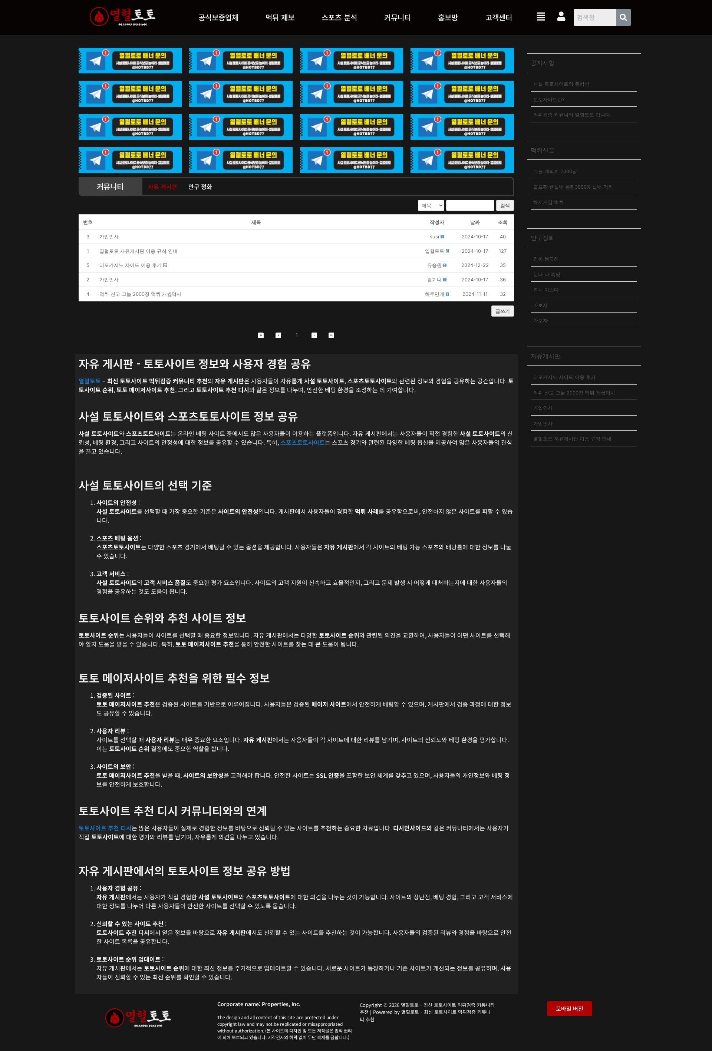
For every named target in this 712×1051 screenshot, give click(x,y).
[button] (280, 17)
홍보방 (448, 17)
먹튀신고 (542, 150)
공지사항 (542, 62)
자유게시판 (545, 356)
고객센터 (498, 17)
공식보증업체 (218, 17)
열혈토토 (90, 380)
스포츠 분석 (339, 17)
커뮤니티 (397, 17)
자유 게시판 (162, 186)
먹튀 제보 (280, 17)
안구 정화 (200, 186)
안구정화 (542, 237)
